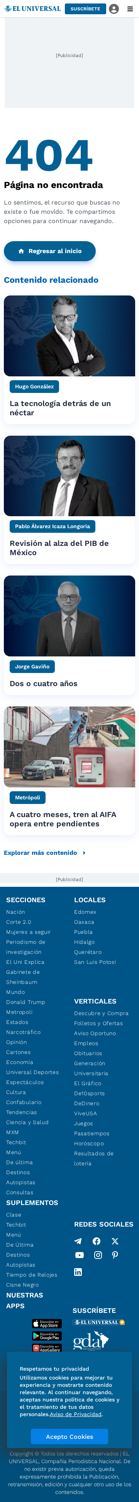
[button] (85, 8)
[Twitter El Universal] (115, 1241)
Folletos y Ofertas (98, 1023)
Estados (17, 1022)
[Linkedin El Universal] (78, 1272)
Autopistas (21, 1182)
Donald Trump (25, 1002)
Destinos (18, 1172)
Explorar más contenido (40, 852)
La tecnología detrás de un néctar (60, 408)
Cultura (16, 1092)
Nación (15, 912)
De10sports (89, 1093)
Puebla (83, 932)
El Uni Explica (25, 962)
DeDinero (87, 1103)
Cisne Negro (22, 1285)
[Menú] (130, 9)
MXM (12, 1132)
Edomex (85, 912)
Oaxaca (84, 922)
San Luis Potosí (95, 962)
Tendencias (21, 1112)
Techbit (16, 1142)
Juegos (83, 1123)
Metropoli (19, 1012)
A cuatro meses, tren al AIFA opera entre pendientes (63, 819)
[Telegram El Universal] (78, 1241)
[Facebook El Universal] (96, 1241)
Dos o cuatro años (44, 683)
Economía (20, 1062)
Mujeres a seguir (28, 932)
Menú (13, 1152)
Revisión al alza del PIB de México (59, 548)
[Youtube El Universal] (79, 1256)
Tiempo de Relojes (32, 1275)
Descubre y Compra (101, 1013)
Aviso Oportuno (95, 1033)
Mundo (15, 992)
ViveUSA (85, 1113)
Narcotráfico (23, 1032)
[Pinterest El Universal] (115, 1256)
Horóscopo (89, 1143)
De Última (20, 1245)
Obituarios (88, 1053)
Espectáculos (25, 1082)
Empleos (86, 1043)
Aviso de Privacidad (76, 1414)
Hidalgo (84, 942)
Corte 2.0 (18, 922)
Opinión (16, 1042)
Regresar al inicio (55, 251)
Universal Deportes (32, 1072)
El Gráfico (88, 1083)
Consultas (19, 1192)
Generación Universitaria (91, 1068)
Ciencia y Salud (27, 1122)
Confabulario (23, 1102)
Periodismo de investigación (26, 947)
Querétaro (88, 952)
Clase (14, 1215)
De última (19, 1162)
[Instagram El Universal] (98, 1256)
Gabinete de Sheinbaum (23, 977)
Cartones (18, 1052)
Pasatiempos (92, 1133)
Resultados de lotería (94, 1158)
